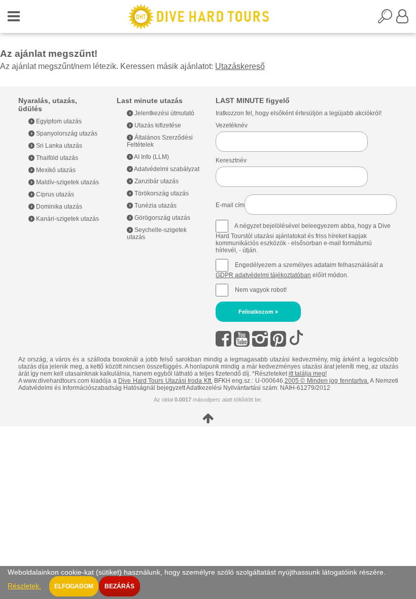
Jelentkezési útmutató (163, 113)
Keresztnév (231, 160)
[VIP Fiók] (402, 19)
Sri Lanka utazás (58, 145)
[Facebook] (223, 338)
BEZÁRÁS (119, 586)
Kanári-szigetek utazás (66, 218)
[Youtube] (242, 338)
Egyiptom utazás (58, 121)
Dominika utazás (58, 206)
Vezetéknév (232, 125)
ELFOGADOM (73, 586)
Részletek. (24, 586)
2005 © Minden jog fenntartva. (327, 380)
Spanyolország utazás (65, 133)
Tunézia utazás (155, 205)
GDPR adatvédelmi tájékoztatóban (263, 275)
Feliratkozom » (258, 312)
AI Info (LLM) (151, 156)
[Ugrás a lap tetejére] (208, 418)
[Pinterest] (278, 338)
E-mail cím (230, 205)
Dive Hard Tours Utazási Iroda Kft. (165, 380)
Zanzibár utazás (156, 181)
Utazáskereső (240, 66)
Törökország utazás (161, 193)
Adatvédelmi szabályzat (166, 169)
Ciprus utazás (54, 194)
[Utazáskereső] (387, 19)
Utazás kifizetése (157, 125)
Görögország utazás (161, 217)
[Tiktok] (296, 338)
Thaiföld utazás (56, 157)
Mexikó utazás (55, 170)
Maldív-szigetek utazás (66, 182)
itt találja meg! (308, 373)
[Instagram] (260, 338)
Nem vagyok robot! (261, 289)
